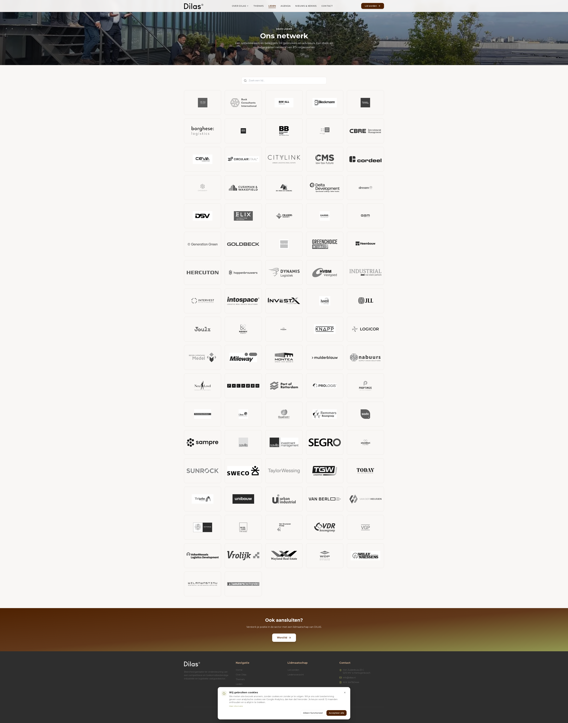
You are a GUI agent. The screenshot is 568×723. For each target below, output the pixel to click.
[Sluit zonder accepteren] (345, 692)
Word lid (282, 637)
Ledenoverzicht (296, 674)
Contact (327, 6)
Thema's (258, 6)
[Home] (193, 5)
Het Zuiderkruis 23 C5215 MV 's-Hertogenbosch (356, 671)
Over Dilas (239, 6)
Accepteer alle (336, 713)
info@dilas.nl (349, 677)
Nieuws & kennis (306, 6)
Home (239, 670)
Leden (272, 6)
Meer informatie (236, 706)
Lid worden (293, 670)
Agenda (286, 6)
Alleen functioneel (313, 713)
